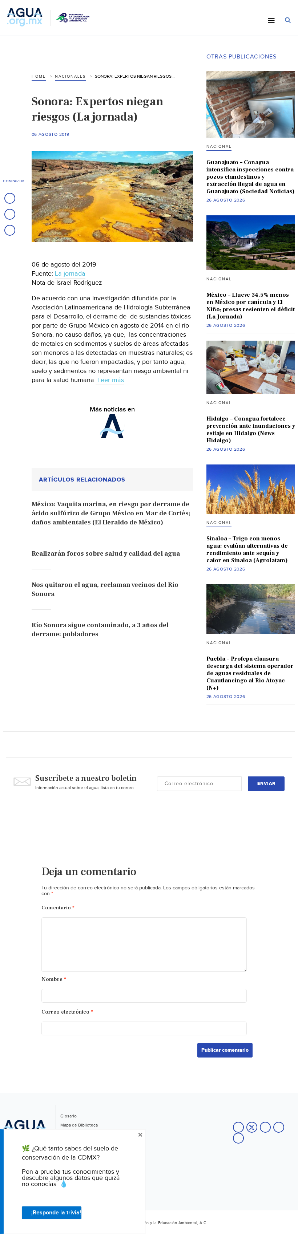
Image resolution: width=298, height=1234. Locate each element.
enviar (266, 783)
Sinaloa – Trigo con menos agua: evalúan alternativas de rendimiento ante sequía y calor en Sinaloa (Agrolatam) (247, 549)
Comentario (57, 907)
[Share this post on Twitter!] (9, 214)
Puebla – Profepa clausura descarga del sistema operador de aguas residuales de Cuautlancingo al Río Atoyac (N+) (250, 673)
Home (39, 76)
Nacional (218, 146)
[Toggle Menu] (271, 21)
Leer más (110, 380)
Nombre (53, 979)
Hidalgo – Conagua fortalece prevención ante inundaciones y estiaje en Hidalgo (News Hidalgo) (250, 429)
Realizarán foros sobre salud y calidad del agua (106, 553)
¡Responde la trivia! (56, 1212)
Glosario (68, 1116)
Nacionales (70, 76)
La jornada (70, 273)
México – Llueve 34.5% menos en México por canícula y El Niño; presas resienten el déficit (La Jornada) (250, 305)
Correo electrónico (67, 1011)
